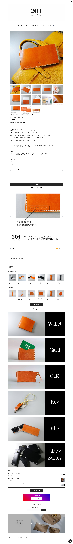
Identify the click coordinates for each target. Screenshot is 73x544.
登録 (43, 510)
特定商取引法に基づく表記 (22, 537)
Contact (38, 25)
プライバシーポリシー (12, 537)
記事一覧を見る (36, 490)
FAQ (44, 25)
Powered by (35, 541)
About (26, 25)
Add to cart (36, 184)
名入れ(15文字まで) (14, 169)
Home (21, 25)
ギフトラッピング (14, 175)
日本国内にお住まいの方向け (36, 187)
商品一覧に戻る (36, 304)
